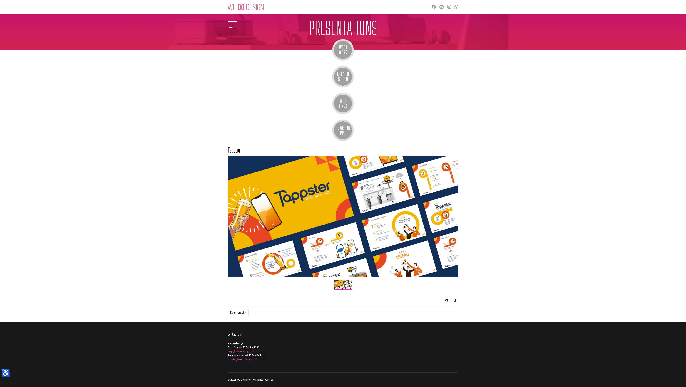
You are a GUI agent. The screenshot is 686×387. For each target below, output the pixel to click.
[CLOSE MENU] (232, 21)
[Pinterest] (441, 7)
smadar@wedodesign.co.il (242, 359)
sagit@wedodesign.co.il (241, 351)
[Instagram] (449, 7)
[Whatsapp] (456, 7)
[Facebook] (434, 7)
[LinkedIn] (455, 300)
